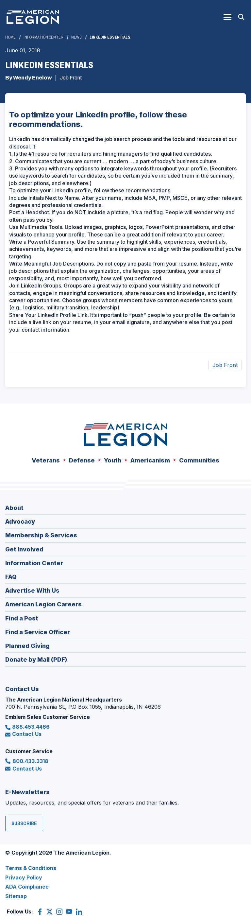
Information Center (43, 37)
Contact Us (27, 734)
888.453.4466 (31, 726)
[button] (227, 17)
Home (10, 37)
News (76, 37)
